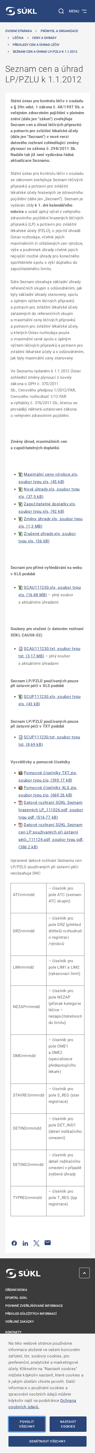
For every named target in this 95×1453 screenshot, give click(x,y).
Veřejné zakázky (19, 1321)
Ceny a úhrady (44, 38)
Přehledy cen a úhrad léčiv (36, 45)
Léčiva (18, 38)
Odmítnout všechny (47, 1441)
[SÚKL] (21, 11)
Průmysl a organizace (59, 31)
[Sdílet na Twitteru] (36, 1242)
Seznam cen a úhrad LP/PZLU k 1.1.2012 (45, 52)
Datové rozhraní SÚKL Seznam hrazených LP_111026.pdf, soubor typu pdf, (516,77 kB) (50, 810)
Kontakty (13, 1332)
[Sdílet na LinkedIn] (25, 1242)
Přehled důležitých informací (30, 1314)
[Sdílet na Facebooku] (14, 1242)
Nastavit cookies (68, 1424)
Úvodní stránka (18, 31)
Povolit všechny (27, 1424)
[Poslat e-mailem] (47, 1242)
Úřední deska (16, 1290)
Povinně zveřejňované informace (34, 1306)
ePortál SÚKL (16, 1298)
